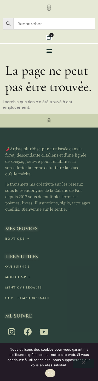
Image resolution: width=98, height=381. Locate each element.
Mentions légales (23, 288)
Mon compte (18, 277)
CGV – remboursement (27, 298)
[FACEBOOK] (28, 332)
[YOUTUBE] (44, 332)
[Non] (83, 363)
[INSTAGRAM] (12, 332)
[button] (49, 50)
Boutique (15, 239)
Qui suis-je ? (17, 267)
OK (50, 373)
